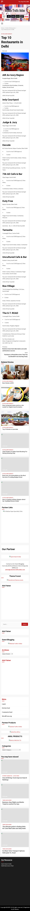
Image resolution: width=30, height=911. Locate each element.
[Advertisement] (15, 604)
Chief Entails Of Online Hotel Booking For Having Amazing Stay (15, 440)
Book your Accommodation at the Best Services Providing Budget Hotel (15, 464)
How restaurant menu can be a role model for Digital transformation (15, 394)
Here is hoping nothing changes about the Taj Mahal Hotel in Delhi (15, 488)
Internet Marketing (7, 775)
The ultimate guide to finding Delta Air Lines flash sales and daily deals (15, 815)
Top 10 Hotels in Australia (15, 418)
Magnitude (27, 907)
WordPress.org (7, 716)
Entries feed (6, 708)
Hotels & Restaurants (6, 33)
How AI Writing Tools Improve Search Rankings (15, 767)
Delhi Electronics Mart (7, 866)
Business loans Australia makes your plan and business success (14, 348)
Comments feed (7, 712)
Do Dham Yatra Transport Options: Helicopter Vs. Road (15, 840)
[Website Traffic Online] (15, 643)
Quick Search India (6, 864)
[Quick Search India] (15, 556)
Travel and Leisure (6, 800)
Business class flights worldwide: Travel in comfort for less (15, 791)
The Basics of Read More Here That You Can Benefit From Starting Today (16, 354)
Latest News (16, 775)
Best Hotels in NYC (15, 372)
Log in (4, 704)
